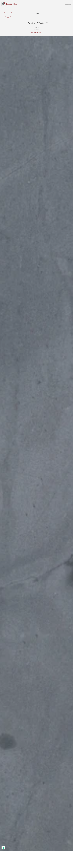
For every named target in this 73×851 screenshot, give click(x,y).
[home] (12, 4)
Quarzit (37, 13)
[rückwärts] (8, 14)
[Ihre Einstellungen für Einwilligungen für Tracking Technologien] (3, 847)
